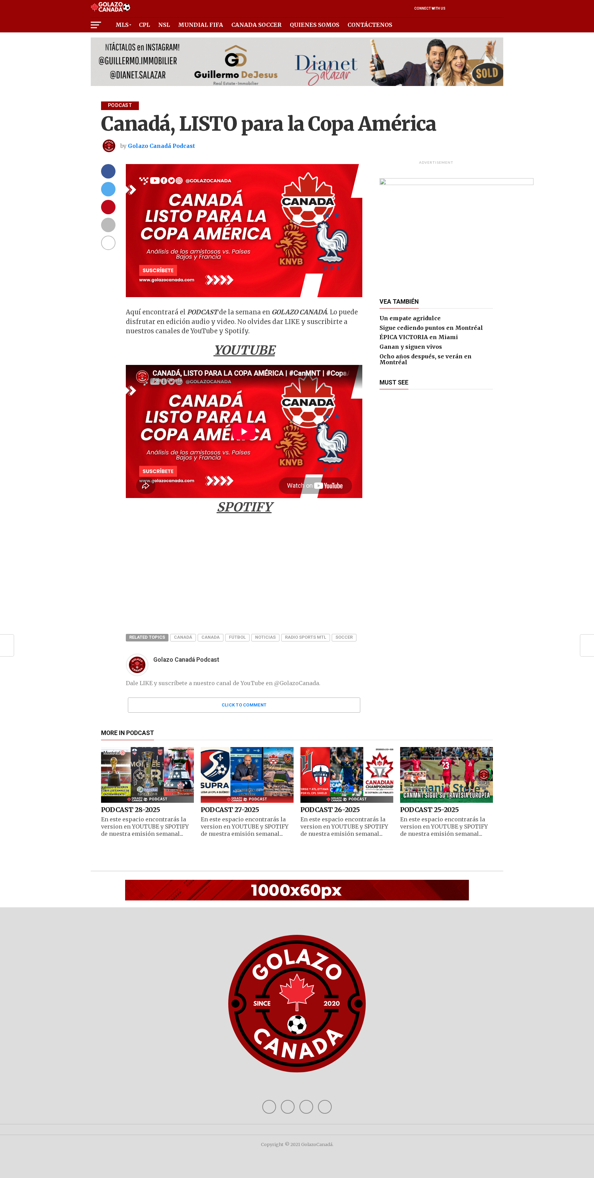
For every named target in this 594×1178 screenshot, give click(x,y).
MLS (122, 24)
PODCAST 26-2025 (330, 810)
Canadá (183, 637)
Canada (210, 637)
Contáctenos (370, 24)
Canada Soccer (256, 24)
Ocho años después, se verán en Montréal (426, 359)
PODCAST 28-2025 (130, 810)
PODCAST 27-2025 (230, 810)
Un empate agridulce (410, 318)
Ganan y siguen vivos (411, 346)
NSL (164, 24)
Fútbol (237, 637)
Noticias (265, 637)
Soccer (344, 637)
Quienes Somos (314, 24)
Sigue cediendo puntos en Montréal (431, 327)
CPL (144, 24)
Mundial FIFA (200, 24)
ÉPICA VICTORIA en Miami (419, 337)
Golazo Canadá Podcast (161, 145)
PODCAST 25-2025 (429, 810)
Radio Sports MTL (305, 637)
